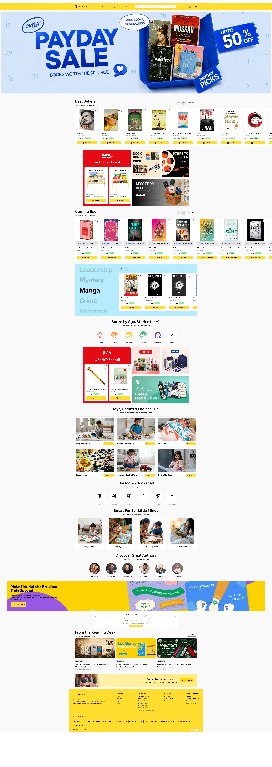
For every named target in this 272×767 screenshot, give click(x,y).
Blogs (166, 701)
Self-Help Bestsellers (135, 721)
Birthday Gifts (97, 721)
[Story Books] (182, 531)
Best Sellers (87, 721)
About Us (167, 696)
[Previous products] (178, 103)
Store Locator (168, 698)
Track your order (191, 703)
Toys (120, 7)
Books (104, 7)
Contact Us (189, 701)
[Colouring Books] (151, 531)
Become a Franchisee (192, 698)
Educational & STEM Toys (185, 721)
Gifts (126, 7)
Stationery (112, 7)
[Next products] (183, 103)
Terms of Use (142, 701)
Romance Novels (108, 721)
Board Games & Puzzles (168, 721)
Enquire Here (185, 680)
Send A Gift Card (17, 605)
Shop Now (107, 444)
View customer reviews (136, 626)
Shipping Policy (142, 703)
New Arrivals (77, 721)
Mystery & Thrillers (121, 721)
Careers (188, 696)
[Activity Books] (120, 531)
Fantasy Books (78, 725)
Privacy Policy (142, 698)
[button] (185, 7)
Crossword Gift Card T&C (146, 710)
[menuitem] (104, 7)
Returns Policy (142, 705)
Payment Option (143, 708)
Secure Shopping (143, 696)
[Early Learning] (89, 531)
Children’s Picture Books (151, 721)
